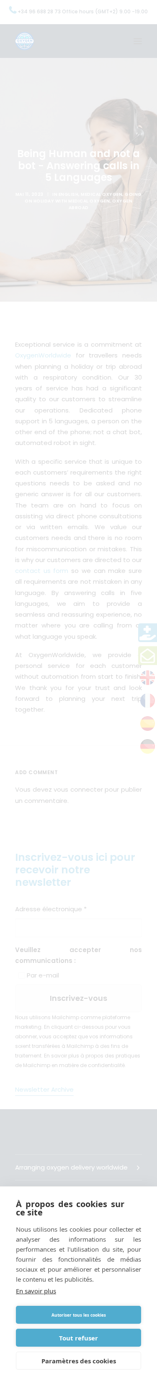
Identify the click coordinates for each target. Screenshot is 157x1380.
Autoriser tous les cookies (78, 1315)
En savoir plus (36, 1291)
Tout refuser (78, 1338)
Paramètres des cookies (78, 1361)
